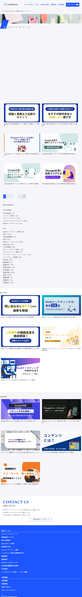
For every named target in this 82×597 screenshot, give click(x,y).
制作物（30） (8, 260)
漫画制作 (5, 559)
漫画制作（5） (8, 280)
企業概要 (5, 580)
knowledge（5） (9, 213)
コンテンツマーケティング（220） (15, 221)
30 (20, 196)
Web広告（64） (9, 244)
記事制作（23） (9, 283)
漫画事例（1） (8, 277)
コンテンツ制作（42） (11, 216)
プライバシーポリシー (9, 590)
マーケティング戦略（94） (13, 257)
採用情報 (5, 584)
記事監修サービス (8, 537)
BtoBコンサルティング (10, 562)
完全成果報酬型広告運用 (10, 565)
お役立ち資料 (45, 5)
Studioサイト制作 (8, 543)
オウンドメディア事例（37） (13, 250)
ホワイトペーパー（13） (12, 218)
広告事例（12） (9, 270)
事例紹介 (53, 5)
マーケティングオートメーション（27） (17, 255)
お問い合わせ (71, 5)
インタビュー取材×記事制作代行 (13, 553)
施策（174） (7, 275)
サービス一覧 (28, 5)
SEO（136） (7, 234)
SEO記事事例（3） (10, 237)
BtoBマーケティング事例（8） (14, 232)
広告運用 (5, 569)
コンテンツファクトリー (10, 534)
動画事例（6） (8, 262)
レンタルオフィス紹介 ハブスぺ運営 (15, 572)
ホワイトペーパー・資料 (10, 550)
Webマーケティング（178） (13, 242)
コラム (37, 5)
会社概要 (61, 5)
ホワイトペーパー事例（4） (13, 252)
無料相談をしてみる (39, 519)
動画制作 (5, 556)
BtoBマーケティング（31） (13, 223)
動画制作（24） (9, 265)
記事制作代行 (6, 546)
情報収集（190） (9, 272)
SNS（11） (7, 239)
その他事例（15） (9, 247)
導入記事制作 (6, 540)
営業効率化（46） (9, 267)
